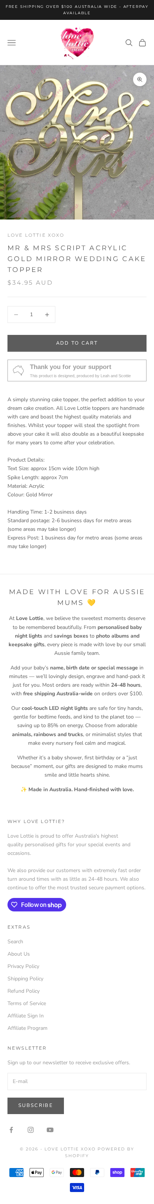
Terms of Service (26, 1003)
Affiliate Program (27, 1028)
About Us (18, 954)
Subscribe (35, 1105)
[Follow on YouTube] (50, 1130)
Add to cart (77, 343)
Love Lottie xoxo (36, 235)
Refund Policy (23, 991)
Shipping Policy (25, 978)
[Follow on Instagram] (30, 1130)
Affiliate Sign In (25, 1015)
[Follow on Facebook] (11, 1130)
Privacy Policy (23, 966)
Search (15, 941)
